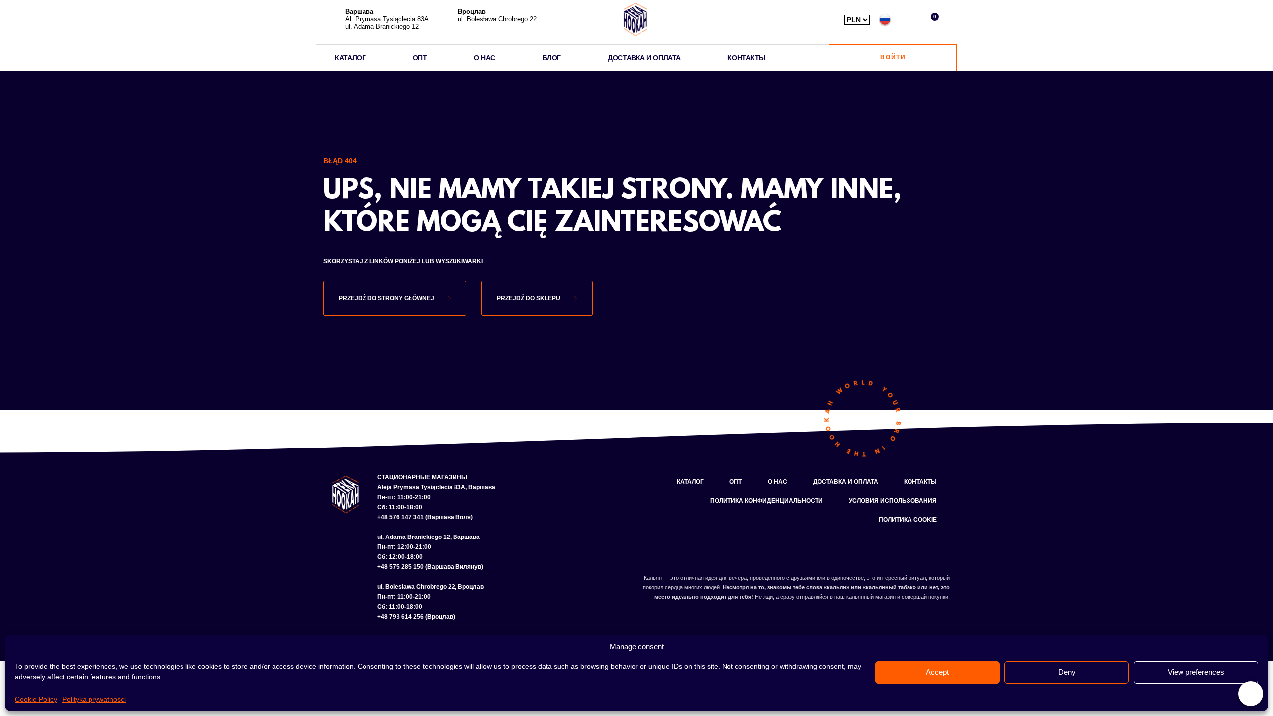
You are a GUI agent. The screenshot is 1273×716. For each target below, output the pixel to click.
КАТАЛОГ (350, 58)
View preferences (1196, 672)
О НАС (484, 58)
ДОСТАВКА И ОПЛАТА (644, 58)
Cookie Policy (36, 699)
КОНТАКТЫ (746, 58)
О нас (777, 481)
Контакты (920, 481)
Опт (735, 481)
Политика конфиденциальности (766, 500)
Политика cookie (908, 519)
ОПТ (420, 58)
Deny (1067, 672)
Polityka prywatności (94, 699)
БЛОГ (552, 58)
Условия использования (893, 500)
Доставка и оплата (845, 481)
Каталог (690, 481)
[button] (908, 19)
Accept (937, 672)
